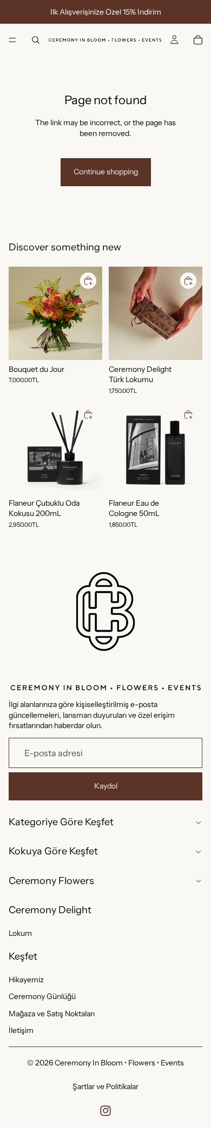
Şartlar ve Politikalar (105, 1086)
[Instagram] (105, 1110)
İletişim (21, 1030)
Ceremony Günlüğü (42, 996)
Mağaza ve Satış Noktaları (52, 1013)
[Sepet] (198, 40)
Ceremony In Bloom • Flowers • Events (119, 1063)
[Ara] (36, 40)
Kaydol (105, 786)
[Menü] (12, 40)
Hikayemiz (26, 979)
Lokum (20, 932)
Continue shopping (106, 171)
